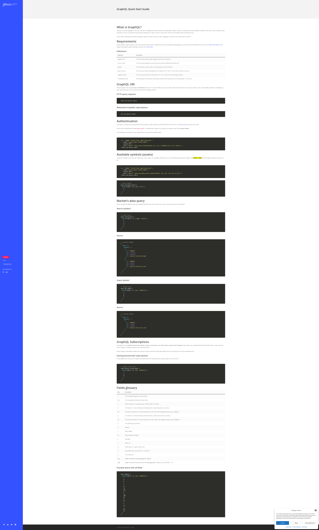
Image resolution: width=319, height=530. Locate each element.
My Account (183, 124)
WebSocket (150, 47)
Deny (296, 523)
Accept (283, 523)
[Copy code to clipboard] (223, 101)
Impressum (304, 527)
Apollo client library (214, 45)
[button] (316, 510)
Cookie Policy (289, 527)
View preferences (310, 523)
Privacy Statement (297, 527)
